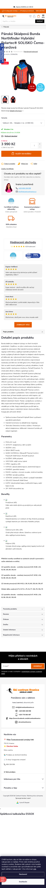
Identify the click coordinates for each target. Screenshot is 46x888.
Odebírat (37, 666)
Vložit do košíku (23, 154)
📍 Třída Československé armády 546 (19, 740)
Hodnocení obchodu (23, 242)
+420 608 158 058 (24, 188)
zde (34, 869)
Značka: (7, 169)
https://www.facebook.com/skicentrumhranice (24, 718)
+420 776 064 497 (25, 715)
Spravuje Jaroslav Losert (23, 798)
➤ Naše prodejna (9, 772)
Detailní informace (16, 111)
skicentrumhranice (24, 722)
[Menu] (43, 16)
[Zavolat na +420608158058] (30, 16)
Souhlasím (23, 882)
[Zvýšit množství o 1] (40, 144)
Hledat (40, 21)
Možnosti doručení (11, 136)
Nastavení (23, 874)
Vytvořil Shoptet (24, 803)
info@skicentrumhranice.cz (27, 192)
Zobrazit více (23, 325)
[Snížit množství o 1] (40, 147)
